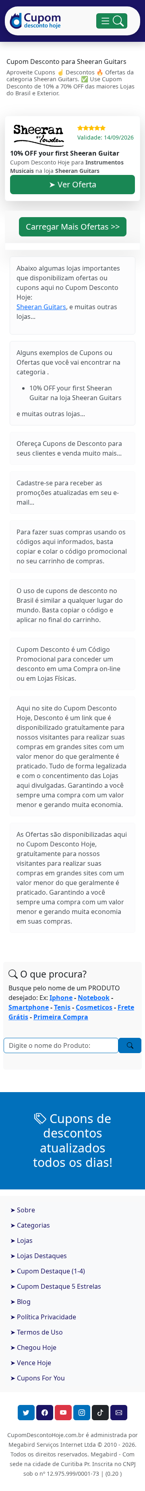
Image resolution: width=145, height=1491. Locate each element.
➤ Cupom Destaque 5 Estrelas (55, 1286)
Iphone (61, 997)
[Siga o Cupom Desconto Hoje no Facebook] (44, 1412)
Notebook (94, 997)
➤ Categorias (30, 1225)
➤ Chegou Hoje (33, 1347)
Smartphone (28, 1007)
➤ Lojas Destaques (38, 1255)
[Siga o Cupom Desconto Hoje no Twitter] (26, 1412)
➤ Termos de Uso (36, 1332)
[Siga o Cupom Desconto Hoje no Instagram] (81, 1412)
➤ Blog (20, 1301)
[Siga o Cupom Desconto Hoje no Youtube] (63, 1412)
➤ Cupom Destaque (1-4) (47, 1271)
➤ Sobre (22, 1210)
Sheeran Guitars (41, 306)
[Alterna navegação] (111, 21)
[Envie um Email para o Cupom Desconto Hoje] (118, 1412)
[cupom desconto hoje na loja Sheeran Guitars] (38, 136)
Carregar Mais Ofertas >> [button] (73, 226)
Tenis (62, 1007)
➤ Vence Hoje (30, 1362)
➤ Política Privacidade (43, 1316)
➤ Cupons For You (37, 1378)
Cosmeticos (94, 1007)
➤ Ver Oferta (72, 184)
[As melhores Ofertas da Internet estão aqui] (35, 21)
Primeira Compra (60, 1016)
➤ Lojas (21, 1240)
